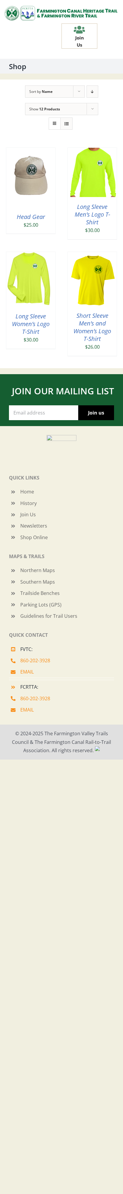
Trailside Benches (40, 593)
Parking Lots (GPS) (40, 604)
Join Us (28, 514)
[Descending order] (92, 91)
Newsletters (33, 526)
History (28, 503)
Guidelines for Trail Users (48, 616)
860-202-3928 (35, 660)
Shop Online (34, 537)
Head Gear (31, 217)
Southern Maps (37, 582)
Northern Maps (37, 570)
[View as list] (66, 123)
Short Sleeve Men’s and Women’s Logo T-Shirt (92, 327)
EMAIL (27, 672)
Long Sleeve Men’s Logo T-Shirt (92, 214)
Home (27, 491)
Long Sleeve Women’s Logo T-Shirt (31, 324)
